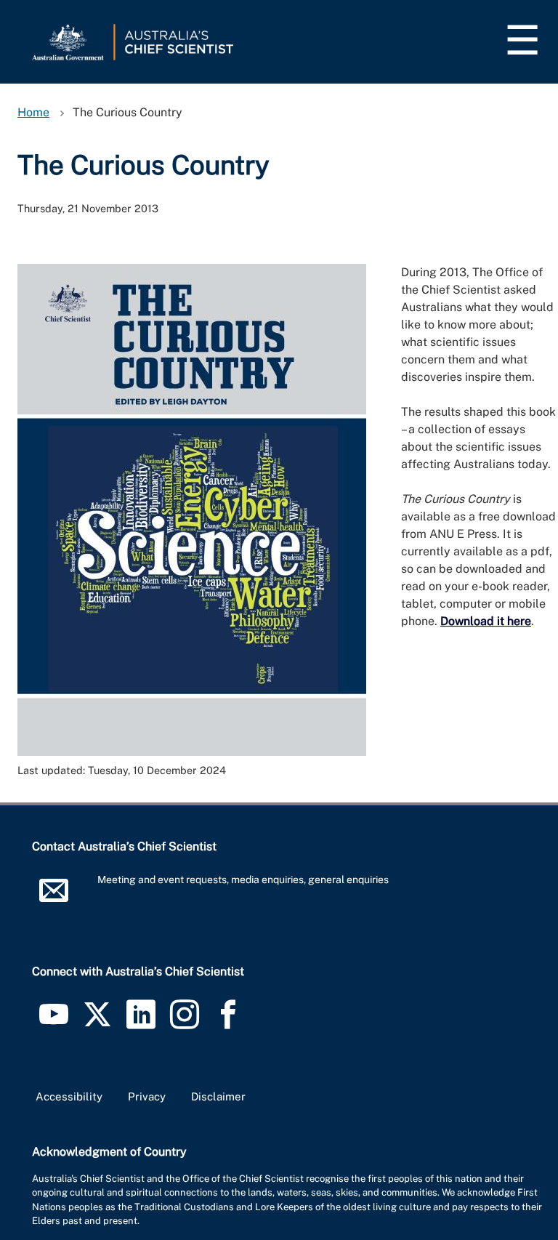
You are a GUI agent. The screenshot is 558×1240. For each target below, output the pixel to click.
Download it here (485, 621)
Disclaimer (218, 1096)
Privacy (147, 1096)
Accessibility (69, 1096)
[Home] (132, 42)
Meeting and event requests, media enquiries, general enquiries (243, 879)
